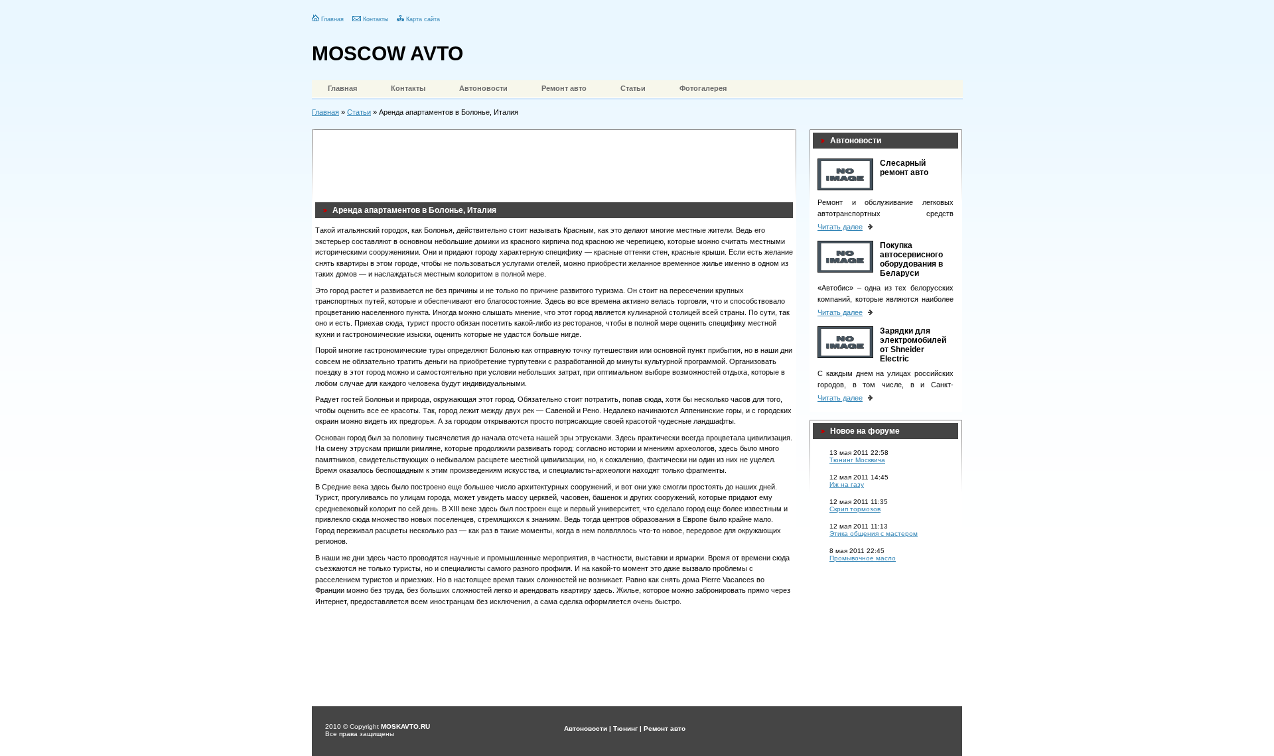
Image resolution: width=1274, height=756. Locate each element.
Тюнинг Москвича (857, 460)
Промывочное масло (862, 558)
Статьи (633, 88)
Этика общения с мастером (873, 533)
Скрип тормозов (855, 509)
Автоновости (483, 88)
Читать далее (840, 227)
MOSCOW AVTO (387, 53)
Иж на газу (846, 484)
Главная (332, 19)
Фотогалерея (703, 88)
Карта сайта (423, 19)
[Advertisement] (556, 162)
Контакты (375, 19)
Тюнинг (625, 728)
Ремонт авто (564, 88)
